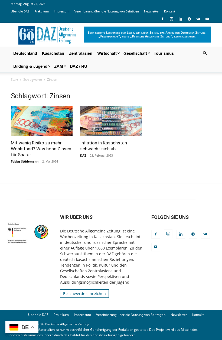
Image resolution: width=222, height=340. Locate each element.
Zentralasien (80, 53)
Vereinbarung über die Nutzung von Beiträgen (106, 11)
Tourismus (164, 53)
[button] (204, 53)
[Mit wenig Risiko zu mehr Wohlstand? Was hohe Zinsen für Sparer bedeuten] (42, 121)
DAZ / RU (78, 66)
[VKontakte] (198, 19)
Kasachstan (53, 53)
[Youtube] (207, 19)
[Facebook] (162, 19)
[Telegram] (189, 19)
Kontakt (169, 11)
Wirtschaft (107, 53)
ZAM (58, 66)
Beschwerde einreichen (84, 293)
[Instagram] (171, 19)
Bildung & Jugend (30, 66)
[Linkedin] (180, 19)
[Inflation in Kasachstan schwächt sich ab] (111, 121)
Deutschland (25, 53)
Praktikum (41, 11)
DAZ (83, 155)
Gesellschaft (135, 53)
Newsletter (151, 11)
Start (14, 79)
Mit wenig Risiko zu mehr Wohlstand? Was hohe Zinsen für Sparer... (41, 148)
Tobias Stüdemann (24, 161)
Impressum (61, 11)
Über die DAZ (20, 11)
